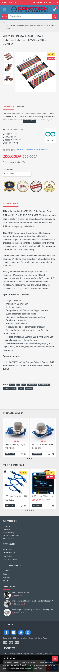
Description (8, 107)
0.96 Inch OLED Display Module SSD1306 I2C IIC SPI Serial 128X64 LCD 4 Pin (43, 497)
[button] (27, 458)
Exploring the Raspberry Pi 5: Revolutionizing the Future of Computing (33, 610)
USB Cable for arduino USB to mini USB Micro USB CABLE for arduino (16, 497)
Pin (24, 385)
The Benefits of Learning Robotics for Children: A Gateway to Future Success (33, 601)
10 (18, 385)
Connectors (8, 169)
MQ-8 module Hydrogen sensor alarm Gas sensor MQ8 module (16, 445)
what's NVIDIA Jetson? (21, 593)
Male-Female (44, 385)
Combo (29, 388)
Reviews (20, 107)
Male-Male (32, 385)
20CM (12, 385)
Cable (21, 388)
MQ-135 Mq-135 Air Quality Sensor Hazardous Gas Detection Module (43, 445)
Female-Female (9, 388)
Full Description (10, 204)
